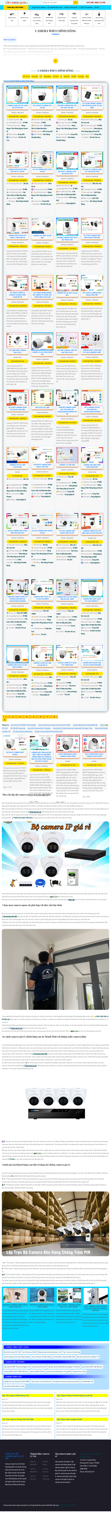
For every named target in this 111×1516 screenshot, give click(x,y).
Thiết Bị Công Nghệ (70, 7)
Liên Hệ (96, 7)
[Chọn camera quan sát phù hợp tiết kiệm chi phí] (104, 19)
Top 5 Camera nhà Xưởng (71, 1352)
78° (41, 76)
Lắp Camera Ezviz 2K (39, 1367)
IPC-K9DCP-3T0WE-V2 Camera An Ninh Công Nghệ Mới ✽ (17, 295)
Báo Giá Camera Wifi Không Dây (15, 1395)
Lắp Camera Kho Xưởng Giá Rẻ (69, 1419)
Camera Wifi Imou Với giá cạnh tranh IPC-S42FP (54, 725)
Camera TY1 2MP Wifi (67, 465)
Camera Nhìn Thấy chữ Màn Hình (64, 1357)
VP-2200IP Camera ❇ (17, 728)
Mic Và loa (26, 76)
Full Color (55, 76)
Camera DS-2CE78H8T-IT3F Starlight (23, 725)
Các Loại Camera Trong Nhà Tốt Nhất (17, 1419)
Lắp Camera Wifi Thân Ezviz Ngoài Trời (17, 1367)
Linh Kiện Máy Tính (87, 1381)
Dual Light (35, 76)
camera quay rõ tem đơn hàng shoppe (17, 1357)
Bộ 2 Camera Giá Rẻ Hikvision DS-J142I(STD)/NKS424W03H (92, 410)
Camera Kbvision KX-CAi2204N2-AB (85, 725)
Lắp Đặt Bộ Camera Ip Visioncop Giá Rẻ (66, 1381)
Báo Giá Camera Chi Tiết (12, 1352)
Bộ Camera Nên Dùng (54, 7)
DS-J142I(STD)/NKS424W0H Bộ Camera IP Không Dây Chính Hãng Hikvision (42, 295)
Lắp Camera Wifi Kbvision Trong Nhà (58, 1371)
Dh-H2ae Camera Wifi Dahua (22, 732)
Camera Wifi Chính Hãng (55, 31)
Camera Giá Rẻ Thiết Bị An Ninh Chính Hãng (18, 81)
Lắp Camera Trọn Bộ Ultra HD (41, 1381)
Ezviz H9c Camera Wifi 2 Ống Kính (39, 728)
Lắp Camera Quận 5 (17, 2)
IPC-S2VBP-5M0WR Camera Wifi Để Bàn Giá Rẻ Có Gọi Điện (92, 106)
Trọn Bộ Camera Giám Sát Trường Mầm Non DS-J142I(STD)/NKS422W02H (17, 599)
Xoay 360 (66, 76)
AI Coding (81, 76)
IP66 (87, 76)
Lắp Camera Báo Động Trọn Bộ (14, 1386)
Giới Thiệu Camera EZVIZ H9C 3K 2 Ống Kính (69, 1306)
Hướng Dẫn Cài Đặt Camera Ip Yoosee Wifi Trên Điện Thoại (72, 728)
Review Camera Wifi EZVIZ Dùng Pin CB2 (48, 732)
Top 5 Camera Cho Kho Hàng (41, 1357)
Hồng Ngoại (47, 76)
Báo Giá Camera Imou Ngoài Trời (88, 1357)
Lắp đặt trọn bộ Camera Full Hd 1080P (16, 1381)
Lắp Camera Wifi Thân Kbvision (92, 1367)
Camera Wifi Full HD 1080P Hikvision (16, 1371)
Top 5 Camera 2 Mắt (29, 1352)
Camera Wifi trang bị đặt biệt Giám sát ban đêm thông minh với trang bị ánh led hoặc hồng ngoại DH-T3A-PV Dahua (41, 757)
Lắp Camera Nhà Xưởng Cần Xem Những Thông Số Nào (95, 1308)
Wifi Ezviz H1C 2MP (42, 407)
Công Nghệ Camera (39, 7)
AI (61, 76)
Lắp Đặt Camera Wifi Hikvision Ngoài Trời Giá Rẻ (64, 1367)
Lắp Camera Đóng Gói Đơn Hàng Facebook (74, 1395)
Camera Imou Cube (79, 1371)
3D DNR (73, 76)
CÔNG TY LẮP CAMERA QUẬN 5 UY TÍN (14, 1456)
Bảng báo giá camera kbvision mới (49, 1352)
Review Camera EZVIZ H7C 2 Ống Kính (42, 1306)
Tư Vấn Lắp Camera (85, 7)
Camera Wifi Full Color (37, 1371)
